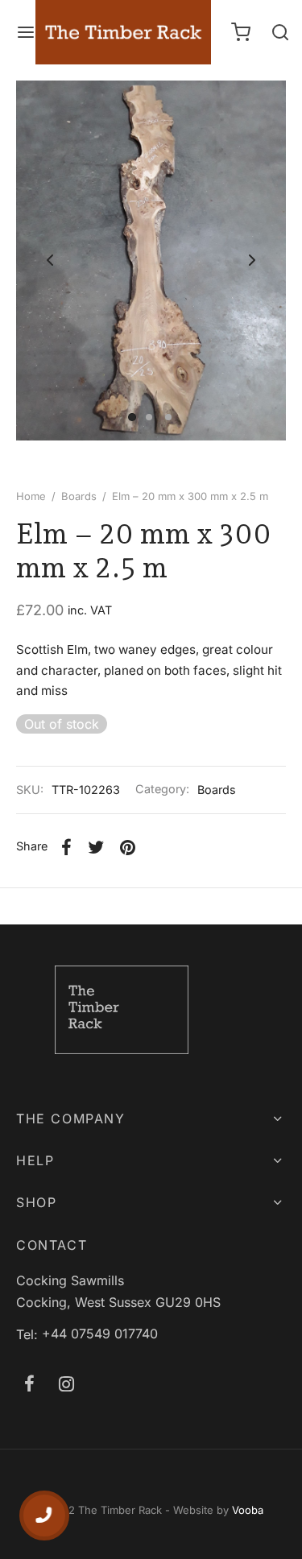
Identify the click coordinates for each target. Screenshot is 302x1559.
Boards (79, 496)
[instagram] (66, 1385)
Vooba (247, 1509)
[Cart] (240, 32)
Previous (50, 260)
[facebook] (29, 1385)
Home (31, 496)
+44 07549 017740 (100, 1333)
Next (252, 260)
